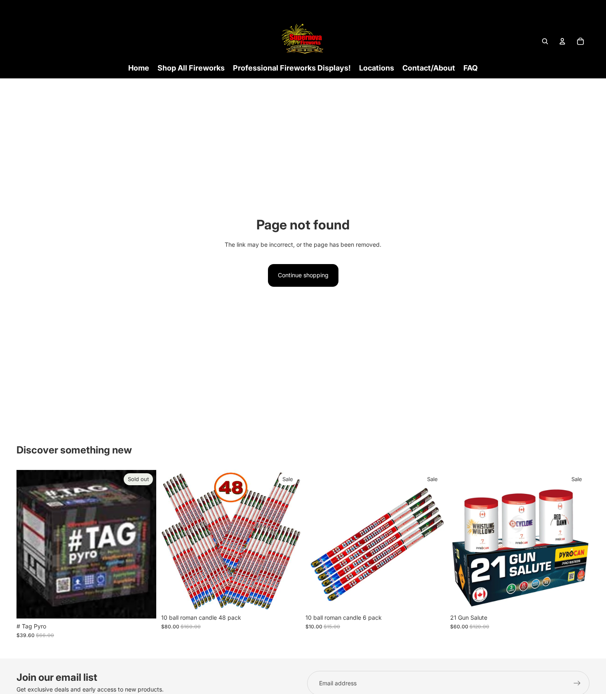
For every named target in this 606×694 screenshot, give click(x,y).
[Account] (562, 41)
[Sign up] (577, 683)
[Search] (545, 41)
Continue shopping (303, 275)
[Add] (287, 597)
